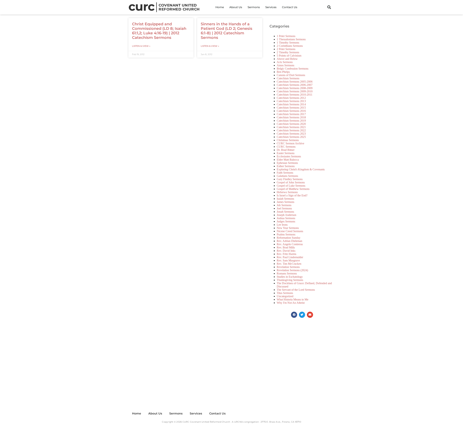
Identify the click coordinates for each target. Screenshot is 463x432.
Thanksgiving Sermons (290, 279)
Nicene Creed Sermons (290, 231)
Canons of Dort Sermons (291, 75)
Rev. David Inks (286, 250)
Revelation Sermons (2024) (292, 270)
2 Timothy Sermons (288, 52)
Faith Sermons (285, 172)
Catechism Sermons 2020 (291, 123)
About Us (235, 7)
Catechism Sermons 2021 (291, 127)
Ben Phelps (283, 71)
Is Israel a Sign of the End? (292, 195)
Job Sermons (284, 205)
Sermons (254, 7)
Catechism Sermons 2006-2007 (295, 84)
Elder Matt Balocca (288, 159)
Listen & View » (141, 46)
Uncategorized (285, 296)
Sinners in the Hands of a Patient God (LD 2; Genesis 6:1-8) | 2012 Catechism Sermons (226, 31)
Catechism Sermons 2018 (291, 117)
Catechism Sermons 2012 (291, 97)
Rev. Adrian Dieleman (289, 240)
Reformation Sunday (288, 237)
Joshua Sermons (286, 218)
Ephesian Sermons (287, 162)
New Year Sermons (288, 227)
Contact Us (289, 7)
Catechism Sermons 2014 (291, 104)
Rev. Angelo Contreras (290, 244)
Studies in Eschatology (290, 276)
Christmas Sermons (288, 140)
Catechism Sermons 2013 (291, 101)
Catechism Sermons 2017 (291, 114)
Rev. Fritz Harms (286, 253)
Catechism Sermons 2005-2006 (295, 81)
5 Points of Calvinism (289, 55)
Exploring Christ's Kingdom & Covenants (301, 169)
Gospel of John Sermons (291, 182)
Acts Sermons (285, 62)
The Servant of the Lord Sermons (296, 289)
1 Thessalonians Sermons (291, 39)
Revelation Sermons (288, 266)
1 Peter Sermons (286, 36)
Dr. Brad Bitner (285, 149)
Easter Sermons (285, 153)
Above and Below (287, 58)
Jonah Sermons (285, 211)
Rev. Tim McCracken (289, 263)
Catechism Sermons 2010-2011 (294, 94)
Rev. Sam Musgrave (288, 260)
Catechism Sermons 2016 (291, 110)
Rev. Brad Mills (286, 247)
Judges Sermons (286, 221)
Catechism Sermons (288, 78)
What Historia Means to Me (292, 299)
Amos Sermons (285, 65)
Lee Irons (282, 224)
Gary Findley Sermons (290, 179)
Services (271, 7)
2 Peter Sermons (286, 49)
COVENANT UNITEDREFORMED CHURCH (179, 7)
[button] (329, 7)
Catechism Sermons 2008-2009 (295, 88)
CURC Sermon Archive (290, 143)
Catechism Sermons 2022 (291, 130)
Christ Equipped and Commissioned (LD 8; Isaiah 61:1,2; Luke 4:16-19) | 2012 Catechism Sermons (159, 31)
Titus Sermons (285, 293)
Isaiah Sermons (285, 198)
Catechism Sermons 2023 (291, 133)
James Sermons (285, 201)
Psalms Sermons (286, 234)
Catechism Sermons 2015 (291, 107)
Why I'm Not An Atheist (291, 302)
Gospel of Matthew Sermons (293, 188)
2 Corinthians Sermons (290, 45)
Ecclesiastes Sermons (289, 156)
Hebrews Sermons (287, 192)
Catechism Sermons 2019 (291, 120)
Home (219, 7)
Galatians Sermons (287, 175)
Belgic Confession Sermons (292, 68)
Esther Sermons (286, 166)
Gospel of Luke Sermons (291, 185)
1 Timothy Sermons (288, 42)
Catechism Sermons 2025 (291, 136)
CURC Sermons (286, 146)
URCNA (238, 421)
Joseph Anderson (286, 214)
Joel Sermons (284, 208)
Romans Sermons (287, 273)
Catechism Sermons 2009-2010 (295, 91)
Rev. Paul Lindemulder (290, 257)
